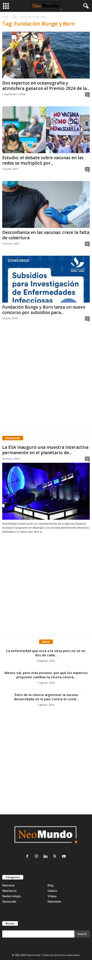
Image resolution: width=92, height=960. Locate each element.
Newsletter (54, 901)
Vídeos (52, 896)
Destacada (9, 901)
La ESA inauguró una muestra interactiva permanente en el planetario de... (45, 450)
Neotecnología (11, 896)
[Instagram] (37, 856)
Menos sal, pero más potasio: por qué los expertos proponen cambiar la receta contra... (46, 674)
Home (5, 16)
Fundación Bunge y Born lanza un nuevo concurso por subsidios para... (43, 309)
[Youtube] (64, 856)
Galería (52, 890)
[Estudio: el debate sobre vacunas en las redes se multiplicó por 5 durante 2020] (46, 129)
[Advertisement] (46, 381)
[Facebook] (28, 856)
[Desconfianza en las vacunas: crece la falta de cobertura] (46, 204)
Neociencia (9, 890)
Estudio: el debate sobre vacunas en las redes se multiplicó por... (43, 160)
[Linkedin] (46, 856)
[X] (55, 856)
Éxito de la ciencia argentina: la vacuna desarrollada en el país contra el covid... (46, 696)
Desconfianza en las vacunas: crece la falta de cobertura (45, 235)
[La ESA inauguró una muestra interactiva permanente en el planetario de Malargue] (46, 491)
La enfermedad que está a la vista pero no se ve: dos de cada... (46, 652)
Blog (50, 885)
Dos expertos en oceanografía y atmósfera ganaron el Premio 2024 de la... (45, 85)
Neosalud (8, 885)
